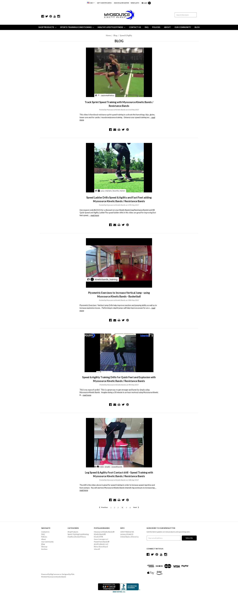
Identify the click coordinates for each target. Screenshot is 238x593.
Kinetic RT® (98, 537)
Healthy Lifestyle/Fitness (110, 27)
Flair (72, 574)
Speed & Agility (126, 35)
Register (125, 3)
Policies (156, 27)
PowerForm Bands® (101, 542)
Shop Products (46, 27)
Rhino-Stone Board (101, 547)
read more (95, 215)
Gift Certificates (104, 3)
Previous (104, 507)
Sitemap (44, 547)
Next (135, 507)
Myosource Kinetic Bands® (104, 532)
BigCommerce (55, 574)
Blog (197, 27)
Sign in (117, 3)
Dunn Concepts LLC (101, 539)
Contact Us (135, 27)
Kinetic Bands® (100, 534)
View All (97, 549)
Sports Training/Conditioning (76, 27)
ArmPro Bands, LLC (101, 544)
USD (91, 3)
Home (108, 35)
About (167, 27)
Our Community (183, 27)
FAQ (146, 27)
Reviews (44, 549)
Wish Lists (135, 3)
